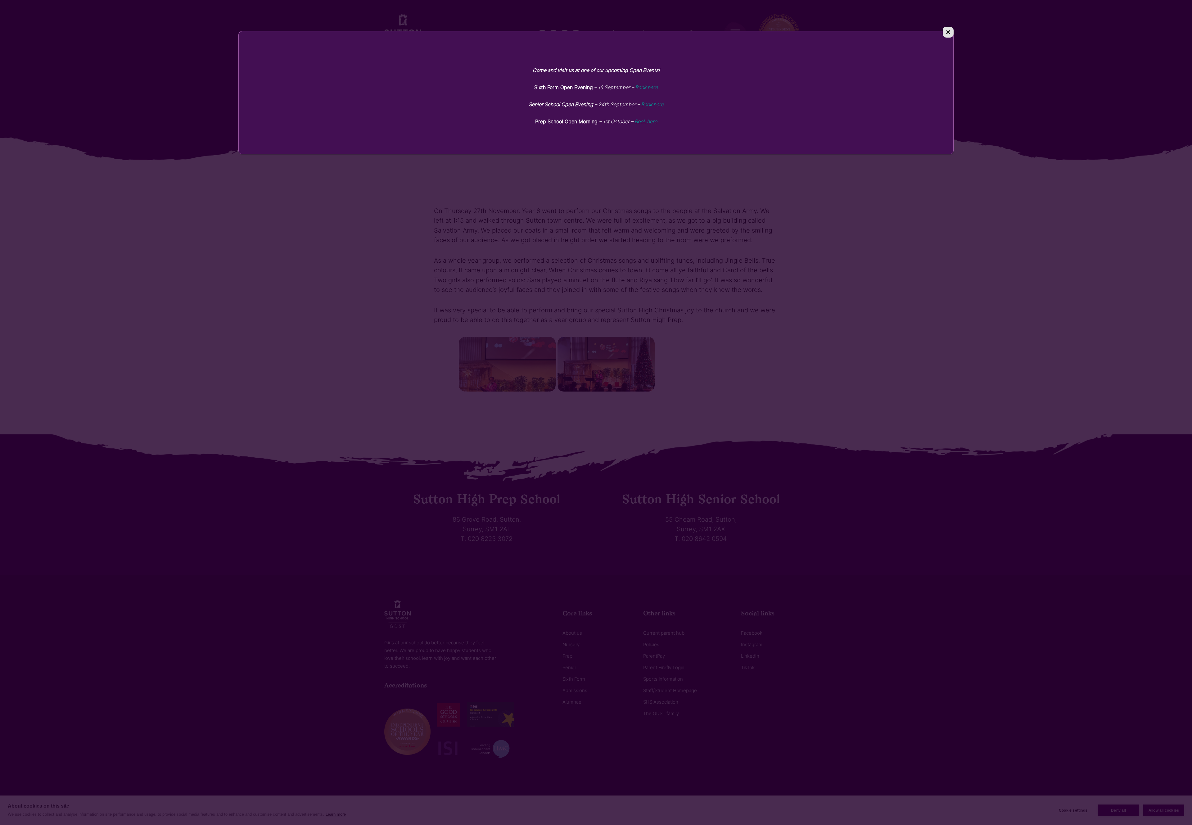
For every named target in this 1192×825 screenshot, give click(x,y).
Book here (646, 87)
